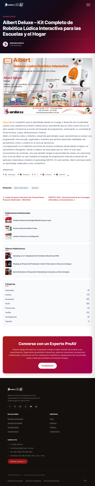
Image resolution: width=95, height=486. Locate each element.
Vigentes (47, 321)
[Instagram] (20, 407)
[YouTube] (31, 407)
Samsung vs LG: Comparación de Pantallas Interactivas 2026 (36, 256)
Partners (53, 427)
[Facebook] (10, 407)
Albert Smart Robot (21, 188)
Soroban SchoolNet (15, 423)
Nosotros (53, 423)
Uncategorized (47, 317)
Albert (6, 122)
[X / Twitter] (15, 407)
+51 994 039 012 (16, 444)
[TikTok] (26, 407)
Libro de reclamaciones (51, 481)
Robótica (35, 188)
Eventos (47, 295)
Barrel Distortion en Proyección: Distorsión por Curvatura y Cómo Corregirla (41, 272)
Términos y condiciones (33, 481)
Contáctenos (47, 366)
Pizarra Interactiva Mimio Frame (25, 228)
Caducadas (47, 290)
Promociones (9, 16)
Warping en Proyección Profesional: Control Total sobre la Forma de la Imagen (42, 264)
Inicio (52, 419)
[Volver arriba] (85, 481)
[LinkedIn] (36, 407)
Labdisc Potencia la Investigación (26, 236)
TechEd (47, 312)
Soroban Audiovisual (15, 419)
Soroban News (13, 427)
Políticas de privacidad (15, 481)
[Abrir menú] (88, 4)
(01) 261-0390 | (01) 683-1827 (21, 452)
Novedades (47, 299)
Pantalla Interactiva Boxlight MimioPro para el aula (32, 220)
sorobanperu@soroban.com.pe (21, 448)
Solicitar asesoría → (17, 461)
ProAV (47, 304)
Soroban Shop (13, 431)
